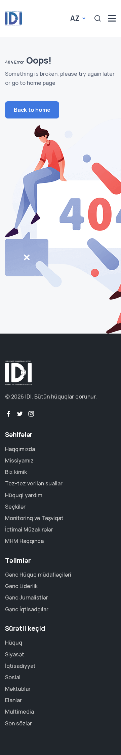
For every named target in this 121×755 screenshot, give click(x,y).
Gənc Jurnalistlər (26, 597)
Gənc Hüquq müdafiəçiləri (38, 574)
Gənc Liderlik (21, 586)
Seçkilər (15, 506)
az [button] (75, 18)
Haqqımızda (20, 449)
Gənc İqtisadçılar (26, 609)
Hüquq (13, 642)
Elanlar (13, 700)
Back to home (32, 109)
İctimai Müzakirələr (29, 529)
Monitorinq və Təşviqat (34, 518)
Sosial (13, 677)
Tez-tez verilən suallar (34, 483)
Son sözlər (18, 723)
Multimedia (19, 711)
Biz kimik (16, 472)
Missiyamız (19, 460)
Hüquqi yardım (23, 495)
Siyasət (14, 654)
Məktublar (18, 688)
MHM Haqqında (24, 541)
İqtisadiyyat (20, 666)
